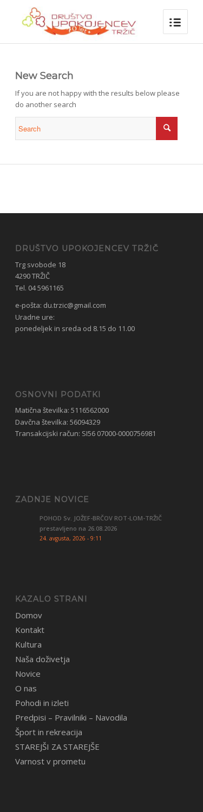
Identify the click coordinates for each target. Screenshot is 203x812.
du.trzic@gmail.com (74, 305)
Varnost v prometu (50, 761)
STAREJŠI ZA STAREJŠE (57, 746)
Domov (28, 615)
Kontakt (29, 629)
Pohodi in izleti (42, 702)
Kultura (28, 644)
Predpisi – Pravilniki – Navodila (71, 717)
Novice (28, 673)
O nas (26, 688)
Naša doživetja (42, 658)
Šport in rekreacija (48, 732)
